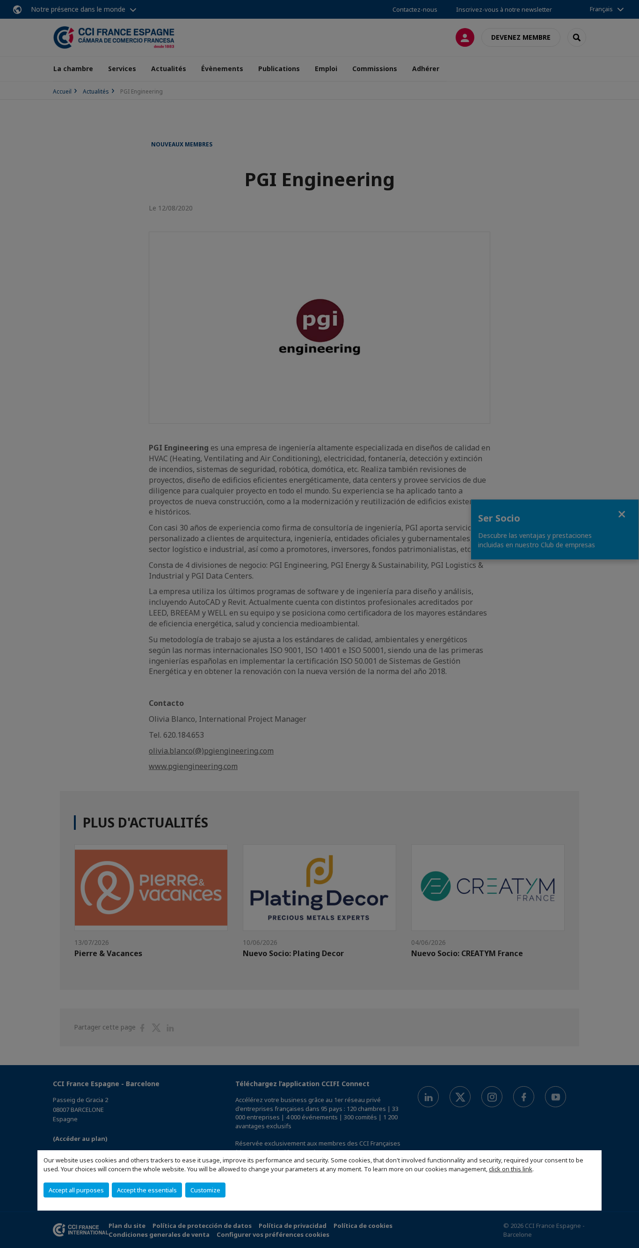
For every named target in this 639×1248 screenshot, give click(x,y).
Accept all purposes (76, 1190)
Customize (205, 1190)
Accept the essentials (147, 1190)
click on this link (510, 1169)
